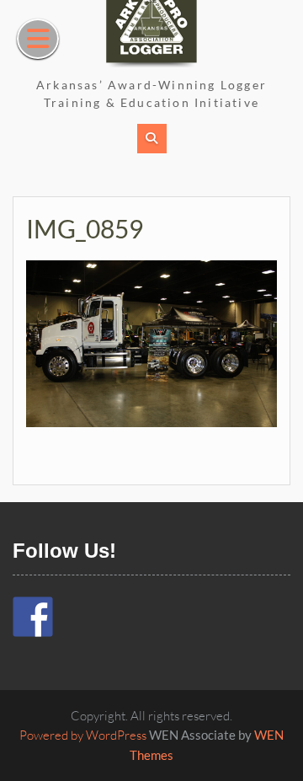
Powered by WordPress (82, 735)
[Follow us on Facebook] (33, 616)
